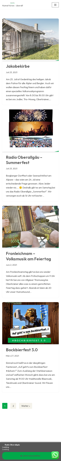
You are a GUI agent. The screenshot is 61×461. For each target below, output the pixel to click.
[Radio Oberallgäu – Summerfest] (30, 130)
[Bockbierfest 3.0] (30, 323)
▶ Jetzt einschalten (30, 455)
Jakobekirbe (18, 66)
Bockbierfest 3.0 (22, 349)
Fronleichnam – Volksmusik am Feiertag (28, 256)
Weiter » (25, 405)
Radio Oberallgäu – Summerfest (24, 160)
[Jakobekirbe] (30, 40)
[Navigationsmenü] (55, 4)
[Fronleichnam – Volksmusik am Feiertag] (30, 227)
